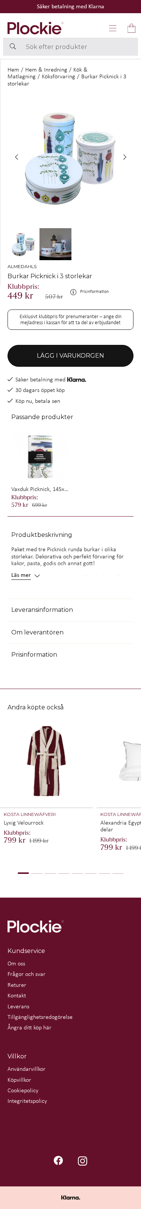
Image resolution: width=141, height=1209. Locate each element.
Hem (13, 69)
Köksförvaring (58, 76)
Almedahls (22, 266)
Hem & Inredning (46, 69)
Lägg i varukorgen (70, 355)
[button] (112, 28)
